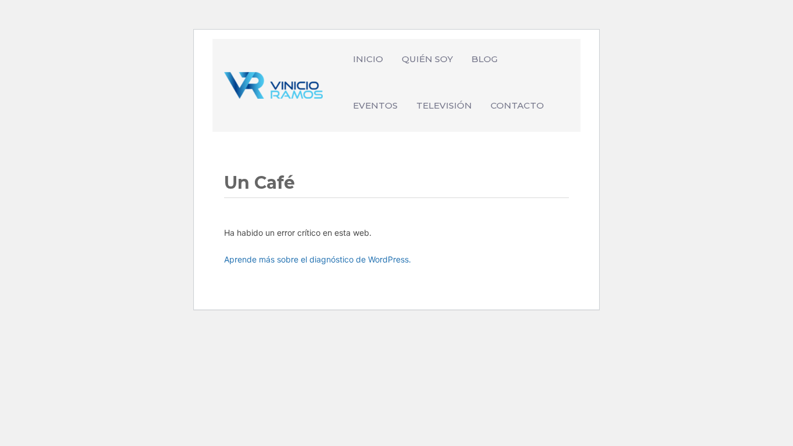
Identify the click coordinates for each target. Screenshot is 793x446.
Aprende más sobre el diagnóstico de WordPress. (317, 259)
